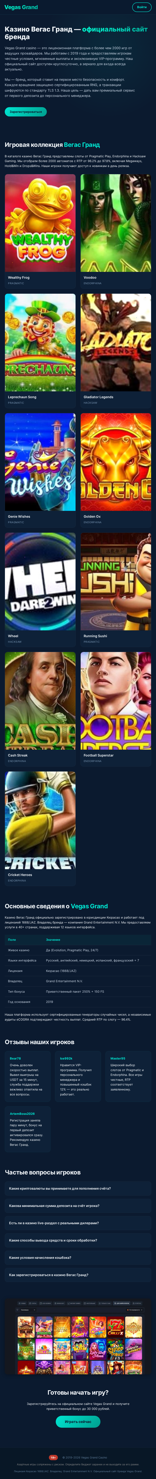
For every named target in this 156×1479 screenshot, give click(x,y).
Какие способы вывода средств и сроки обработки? (53, 1240)
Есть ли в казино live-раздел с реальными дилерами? (54, 1223)
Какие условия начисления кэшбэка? (40, 1258)
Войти (142, 7)
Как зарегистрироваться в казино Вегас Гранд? (48, 1275)
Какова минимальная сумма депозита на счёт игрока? (54, 1206)
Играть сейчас (78, 1421)
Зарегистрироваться (26, 112)
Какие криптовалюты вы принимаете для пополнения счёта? (60, 1188)
